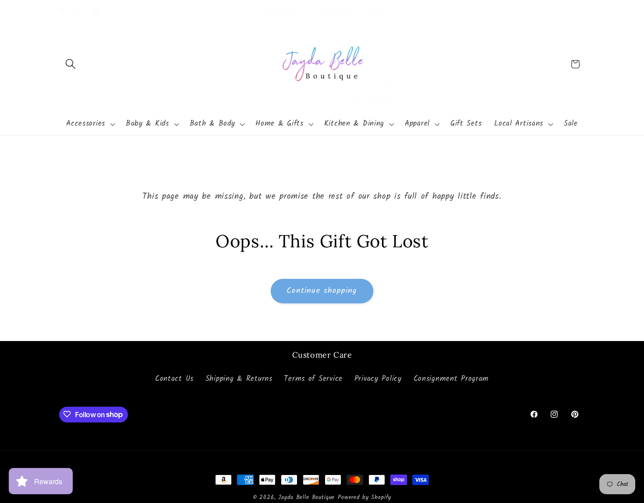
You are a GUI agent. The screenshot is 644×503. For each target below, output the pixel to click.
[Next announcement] (425, 10)
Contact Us (174, 379)
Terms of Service (313, 379)
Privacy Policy (378, 379)
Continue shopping (322, 291)
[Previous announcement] (218, 10)
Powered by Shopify (364, 497)
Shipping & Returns (238, 379)
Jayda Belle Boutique (306, 497)
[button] (70, 64)
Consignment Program (451, 379)
